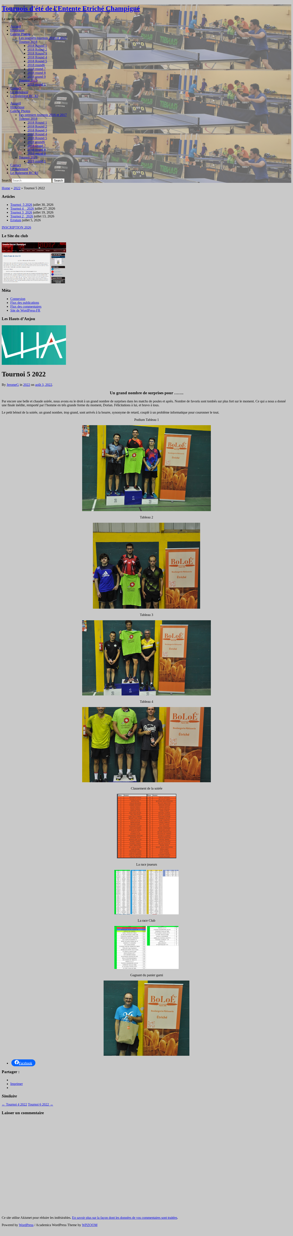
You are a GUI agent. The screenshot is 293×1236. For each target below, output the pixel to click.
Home (6, 188)
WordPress (26, 1225)
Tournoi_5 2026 (21, 204)
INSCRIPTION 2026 (16, 227)
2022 (17, 188)
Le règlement (19, 92)
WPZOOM (89, 1225)
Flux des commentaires (25, 306)
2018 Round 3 (37, 53)
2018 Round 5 (37, 61)
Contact (15, 88)
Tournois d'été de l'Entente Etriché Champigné (71, 8)
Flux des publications (24, 302)
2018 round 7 (36, 69)
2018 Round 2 (37, 49)
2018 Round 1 (37, 45)
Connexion (17, 299)
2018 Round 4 (37, 57)
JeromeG (13, 385)
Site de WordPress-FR (25, 310)
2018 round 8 (36, 73)
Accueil (15, 26)
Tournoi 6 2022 (40, 1104)
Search (6, 180)
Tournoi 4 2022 (14, 1104)
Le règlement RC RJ (24, 96)
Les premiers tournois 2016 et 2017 (43, 38)
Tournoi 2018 (28, 42)
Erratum (15, 220)
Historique (17, 30)
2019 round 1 (36, 84)
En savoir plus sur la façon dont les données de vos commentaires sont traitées (124, 1217)
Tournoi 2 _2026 (21, 216)
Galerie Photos (20, 34)
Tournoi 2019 (28, 80)
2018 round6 (36, 65)
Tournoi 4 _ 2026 (22, 208)
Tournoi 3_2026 (21, 212)
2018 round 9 (36, 76)
